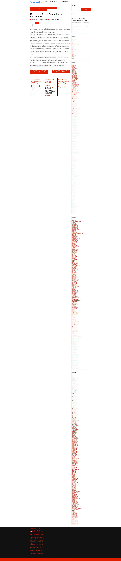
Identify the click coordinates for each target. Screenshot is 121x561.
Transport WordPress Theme (57, 559)
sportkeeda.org (74, 323)
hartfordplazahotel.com (75, 205)
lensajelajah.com (74, 392)
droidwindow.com (74, 481)
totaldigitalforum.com (75, 506)
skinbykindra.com (74, 512)
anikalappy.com (74, 453)
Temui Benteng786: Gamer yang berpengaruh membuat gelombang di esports (50, 82)
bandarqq (39, 551)
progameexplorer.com (75, 515)
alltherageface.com (74, 513)
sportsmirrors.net (74, 283)
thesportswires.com (74, 274)
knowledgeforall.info (74, 123)
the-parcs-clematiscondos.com (76, 221)
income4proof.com (74, 390)
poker (72, 48)
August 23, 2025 (48, 87)
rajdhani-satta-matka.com (75, 119)
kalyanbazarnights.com (75, 98)
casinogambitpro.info (75, 226)
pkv (72, 50)
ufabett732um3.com (75, 465)
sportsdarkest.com (74, 272)
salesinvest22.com (74, 476)
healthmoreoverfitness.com (76, 92)
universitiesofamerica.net (75, 85)
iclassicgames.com (74, 259)
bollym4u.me (73, 200)
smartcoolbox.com (74, 344)
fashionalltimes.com (74, 505)
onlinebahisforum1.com (75, 379)
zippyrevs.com (74, 89)
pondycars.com (74, 488)
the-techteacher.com (75, 503)
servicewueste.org (74, 88)
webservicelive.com (74, 524)
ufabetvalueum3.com (75, 445)
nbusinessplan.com (74, 73)
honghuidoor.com (74, 100)
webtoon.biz (73, 273)
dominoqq (73, 46)
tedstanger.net (74, 464)
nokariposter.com (74, 112)
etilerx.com (73, 456)
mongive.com (74, 107)
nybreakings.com (74, 497)
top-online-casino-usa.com (75, 99)
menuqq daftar (40, 540)
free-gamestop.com (74, 241)
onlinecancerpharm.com (75, 297)
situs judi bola (34, 550)
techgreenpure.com (74, 413)
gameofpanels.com (74, 114)
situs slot (42, 538)
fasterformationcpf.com (75, 249)
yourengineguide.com (75, 496)
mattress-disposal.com (75, 299)
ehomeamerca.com (74, 411)
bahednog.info (74, 230)
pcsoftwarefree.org (74, 399)
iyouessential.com (74, 403)
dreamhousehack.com (75, 502)
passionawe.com (74, 335)
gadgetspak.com (74, 431)
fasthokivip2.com (74, 261)
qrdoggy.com (73, 302)
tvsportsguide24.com (75, 291)
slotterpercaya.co (74, 343)
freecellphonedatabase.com (76, 238)
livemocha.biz (74, 194)
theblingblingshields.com (75, 279)
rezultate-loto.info (74, 439)
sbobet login (40, 550)
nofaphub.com (74, 387)
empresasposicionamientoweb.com (77, 508)
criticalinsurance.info (75, 111)
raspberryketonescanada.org (76, 491)
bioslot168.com (74, 522)
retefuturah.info (74, 460)
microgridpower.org (74, 331)
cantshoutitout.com (74, 75)
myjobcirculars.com (74, 91)
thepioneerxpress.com (75, 78)
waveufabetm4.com (74, 449)
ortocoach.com (74, 334)
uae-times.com (74, 65)
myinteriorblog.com (74, 484)
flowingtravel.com (74, 101)
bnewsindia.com (74, 485)
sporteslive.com (74, 278)
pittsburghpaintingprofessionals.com (77, 336)
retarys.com (73, 248)
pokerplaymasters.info (75, 227)
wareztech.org (74, 244)
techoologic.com (74, 490)
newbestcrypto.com (74, 257)
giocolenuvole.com (74, 402)
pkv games (35, 530)
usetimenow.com (74, 116)
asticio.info (73, 317)
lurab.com (73, 519)
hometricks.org (74, 329)
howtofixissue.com (74, 79)
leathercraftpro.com (74, 330)
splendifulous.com (74, 440)
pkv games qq (32, 543)
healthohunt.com (74, 459)
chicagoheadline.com (75, 380)
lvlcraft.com (73, 419)
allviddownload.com (74, 82)
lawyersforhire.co (74, 266)
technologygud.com (74, 303)
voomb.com (73, 289)
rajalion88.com (74, 382)
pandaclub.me (74, 202)
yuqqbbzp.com (74, 427)
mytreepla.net (74, 436)
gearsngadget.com (74, 432)
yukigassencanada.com (75, 425)
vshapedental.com (74, 494)
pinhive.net (73, 198)
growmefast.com (74, 295)
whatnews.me (74, 471)
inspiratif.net (73, 67)
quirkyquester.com (74, 340)
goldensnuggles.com (75, 250)
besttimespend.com (74, 324)
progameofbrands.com (75, 86)
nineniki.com (73, 102)
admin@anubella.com (43, 19)
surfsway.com (74, 416)
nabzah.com (73, 106)
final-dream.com (74, 472)
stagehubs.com (74, 375)
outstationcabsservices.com (76, 498)
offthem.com (73, 69)
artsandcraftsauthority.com (75, 523)
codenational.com (74, 514)
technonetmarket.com (75, 463)
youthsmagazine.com (75, 270)
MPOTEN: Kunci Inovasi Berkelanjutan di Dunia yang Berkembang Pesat (63, 81)
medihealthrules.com (75, 492)
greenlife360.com (74, 74)
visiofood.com (74, 480)
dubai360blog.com (74, 293)
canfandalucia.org (74, 495)
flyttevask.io (73, 203)
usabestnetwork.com (75, 245)
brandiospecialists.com (75, 103)
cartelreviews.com (74, 415)
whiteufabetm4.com (74, 452)
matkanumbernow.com (75, 90)
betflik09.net (73, 393)
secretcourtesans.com (75, 378)
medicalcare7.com (74, 104)
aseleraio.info (74, 316)
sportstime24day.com (75, 277)
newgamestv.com (74, 281)
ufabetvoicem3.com (74, 448)
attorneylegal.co (74, 288)
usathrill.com (73, 493)
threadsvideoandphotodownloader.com (77, 233)
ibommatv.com (74, 70)
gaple (72, 45)
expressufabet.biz (74, 76)
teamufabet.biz (74, 80)
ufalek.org (73, 298)
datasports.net (74, 284)
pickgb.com (73, 305)
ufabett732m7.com (74, 479)
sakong (73, 42)
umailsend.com (74, 247)
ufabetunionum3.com (75, 444)
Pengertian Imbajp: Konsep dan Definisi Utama (79, 20)
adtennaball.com (74, 105)
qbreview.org (73, 87)
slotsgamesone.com (75, 96)
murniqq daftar (32, 541)
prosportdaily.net (74, 475)
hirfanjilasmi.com (74, 328)
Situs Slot (51, 1)
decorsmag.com (74, 83)
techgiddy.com (74, 234)
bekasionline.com (74, 72)
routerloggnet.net (74, 94)
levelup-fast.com (74, 435)
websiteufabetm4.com (75, 451)
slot (72, 43)
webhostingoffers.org (75, 409)
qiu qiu (72, 47)
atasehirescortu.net (74, 285)
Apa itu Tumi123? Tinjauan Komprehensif (78, 18)
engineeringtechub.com (75, 286)
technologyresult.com (75, 408)
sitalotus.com (73, 310)
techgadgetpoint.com (75, 290)
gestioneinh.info (74, 474)
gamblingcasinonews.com (75, 84)
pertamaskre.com (74, 232)
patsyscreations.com (75, 389)
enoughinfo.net (74, 197)
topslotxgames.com (74, 93)
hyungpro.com (74, 275)
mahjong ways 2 (33, 538)
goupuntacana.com (74, 383)
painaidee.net (74, 271)
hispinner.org (73, 110)
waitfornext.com (74, 468)
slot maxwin (42, 534)
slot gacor (38, 538)
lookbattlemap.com (74, 251)
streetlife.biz (73, 195)
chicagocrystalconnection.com (76, 210)
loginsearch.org (74, 189)
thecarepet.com (74, 223)
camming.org (73, 381)
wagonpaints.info (74, 467)
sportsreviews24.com (75, 292)
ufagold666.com (74, 483)
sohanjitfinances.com (75, 345)
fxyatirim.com (73, 406)
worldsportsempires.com (75, 312)
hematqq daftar (38, 541)
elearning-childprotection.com (76, 121)
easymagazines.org (74, 327)
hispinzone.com (74, 97)
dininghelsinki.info (74, 454)
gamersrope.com (74, 239)
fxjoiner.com (73, 511)
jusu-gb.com (73, 222)
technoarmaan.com (74, 507)
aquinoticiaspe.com (74, 264)
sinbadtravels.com (74, 242)
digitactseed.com (74, 418)
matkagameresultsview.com (76, 108)
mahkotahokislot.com (75, 296)
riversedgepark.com (74, 384)
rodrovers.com (74, 422)
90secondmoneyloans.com (76, 420)
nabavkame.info (74, 207)
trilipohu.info (73, 212)
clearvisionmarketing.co (75, 469)
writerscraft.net (74, 120)
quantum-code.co (74, 470)
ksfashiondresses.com (75, 307)
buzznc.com (73, 510)
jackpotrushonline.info (75, 236)
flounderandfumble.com (75, 458)
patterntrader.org (74, 308)
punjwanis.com (74, 220)
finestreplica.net (74, 457)
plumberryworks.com (75, 337)
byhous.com (73, 204)
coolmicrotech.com (74, 501)
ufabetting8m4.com (74, 443)
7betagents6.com (74, 428)
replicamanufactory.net (75, 438)
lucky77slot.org (74, 294)
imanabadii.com (74, 211)
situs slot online (39, 537)
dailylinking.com (74, 400)
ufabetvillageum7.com (75, 447)
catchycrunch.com (74, 386)
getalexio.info (73, 320)
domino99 (73, 56)
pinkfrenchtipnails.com (75, 280)
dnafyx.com (73, 401)
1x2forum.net (73, 376)
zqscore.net (73, 315)
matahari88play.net (74, 268)
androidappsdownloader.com (76, 115)
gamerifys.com (74, 66)
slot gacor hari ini (74, 49)
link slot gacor (74, 39)
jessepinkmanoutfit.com (75, 246)
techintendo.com (74, 412)
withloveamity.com (74, 404)
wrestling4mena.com (75, 122)
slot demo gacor (74, 55)
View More (33, 94)
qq (35, 543)
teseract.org (73, 477)
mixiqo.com (73, 332)
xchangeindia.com (74, 500)
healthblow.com (74, 117)
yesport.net (73, 253)
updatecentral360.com (75, 313)
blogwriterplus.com (74, 224)
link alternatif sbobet (36, 548)
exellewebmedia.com (75, 240)
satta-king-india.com (75, 424)
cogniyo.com (73, 326)
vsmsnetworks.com (74, 68)
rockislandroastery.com (75, 516)
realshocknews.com (74, 304)
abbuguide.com (74, 407)
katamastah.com (74, 314)
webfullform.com (74, 81)
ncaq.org (73, 394)
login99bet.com (74, 377)
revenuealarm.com (74, 518)
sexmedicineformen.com (75, 341)
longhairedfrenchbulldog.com (76, 265)
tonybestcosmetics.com (75, 509)
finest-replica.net (74, 473)
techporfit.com (74, 71)
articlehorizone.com (74, 426)
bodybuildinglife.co (74, 301)
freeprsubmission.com (75, 482)
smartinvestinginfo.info (75, 461)
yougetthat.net (74, 255)
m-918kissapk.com (74, 206)
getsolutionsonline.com (75, 109)
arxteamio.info (74, 319)
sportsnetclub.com (74, 256)
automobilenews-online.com (76, 504)
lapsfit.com (73, 434)
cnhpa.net (73, 309)
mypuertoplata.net (74, 77)
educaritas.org (74, 391)
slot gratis (73, 54)
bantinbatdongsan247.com (76, 229)
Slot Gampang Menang (64, 1)
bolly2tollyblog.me (74, 201)
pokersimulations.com (75, 437)
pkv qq (72, 41)
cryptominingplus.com (75, 263)
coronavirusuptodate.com (75, 429)
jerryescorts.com (74, 287)
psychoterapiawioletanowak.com (76, 338)
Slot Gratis (56, 1)
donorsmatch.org (74, 191)
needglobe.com (74, 333)
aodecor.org (73, 190)
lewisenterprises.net (74, 398)
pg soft (42, 531)
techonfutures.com (74, 489)
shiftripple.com (74, 342)
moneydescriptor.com (75, 269)
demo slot (73, 40)
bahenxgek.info (74, 231)
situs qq (35, 551)
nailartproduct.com (74, 417)
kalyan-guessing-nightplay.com (76, 113)
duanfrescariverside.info (75, 455)
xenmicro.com (74, 395)
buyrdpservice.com (74, 252)
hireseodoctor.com (74, 433)
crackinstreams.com (75, 430)
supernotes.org (74, 311)
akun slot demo (42, 49)
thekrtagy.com (74, 499)
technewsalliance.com (75, 462)
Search (73, 5)
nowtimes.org (74, 192)
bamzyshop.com (74, 487)
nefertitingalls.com (74, 388)
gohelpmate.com (74, 118)
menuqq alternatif (33, 528)
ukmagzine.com (74, 243)
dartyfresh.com (74, 397)
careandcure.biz (74, 325)
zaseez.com (73, 385)
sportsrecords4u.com (75, 441)
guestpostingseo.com (75, 225)
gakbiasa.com (74, 208)
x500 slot (38, 535)
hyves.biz (73, 196)
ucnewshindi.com (74, 237)
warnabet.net (73, 199)
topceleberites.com (74, 442)
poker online (36, 553)
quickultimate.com (74, 339)
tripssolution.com (74, 423)
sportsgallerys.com (74, 282)
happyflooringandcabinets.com (76, 300)
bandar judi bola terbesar (75, 44)
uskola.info (73, 466)
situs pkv (38, 528)
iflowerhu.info (73, 209)
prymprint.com (74, 322)
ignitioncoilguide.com (75, 520)
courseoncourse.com (75, 228)
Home (46, 1)
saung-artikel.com (74, 260)
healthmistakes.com (74, 306)
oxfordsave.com (74, 258)
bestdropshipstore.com (75, 414)
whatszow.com (74, 410)
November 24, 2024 (35, 19)
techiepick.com (74, 486)
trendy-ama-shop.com (75, 478)
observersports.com (74, 262)
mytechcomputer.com (75, 521)
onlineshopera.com (74, 396)
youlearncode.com (74, 405)
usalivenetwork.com (74, 235)
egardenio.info (74, 318)
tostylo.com (73, 254)
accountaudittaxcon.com (75, 321)
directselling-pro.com (75, 517)
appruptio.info (74, 213)
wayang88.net (74, 450)
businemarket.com (74, 267)
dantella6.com (74, 95)
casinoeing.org (74, 193)
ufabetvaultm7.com (74, 446)
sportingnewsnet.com (75, 276)
